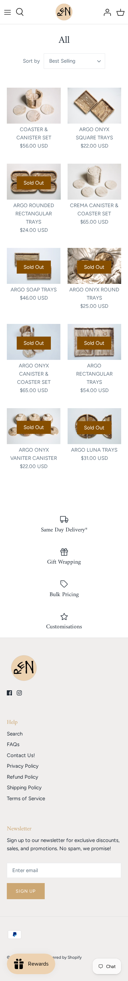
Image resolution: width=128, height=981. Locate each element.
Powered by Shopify (63, 957)
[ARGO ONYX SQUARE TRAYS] (95, 106)
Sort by (31, 61)
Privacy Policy (23, 766)
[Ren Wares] (64, 12)
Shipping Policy (24, 787)
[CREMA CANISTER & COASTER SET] (95, 182)
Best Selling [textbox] (62, 61)
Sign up (26, 891)
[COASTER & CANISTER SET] (34, 106)
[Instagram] (19, 692)
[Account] (105, 12)
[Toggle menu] (7, 12)
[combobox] (74, 61)
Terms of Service (26, 798)
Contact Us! (21, 755)
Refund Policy (22, 777)
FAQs (13, 744)
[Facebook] (9, 692)
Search (15, 734)
